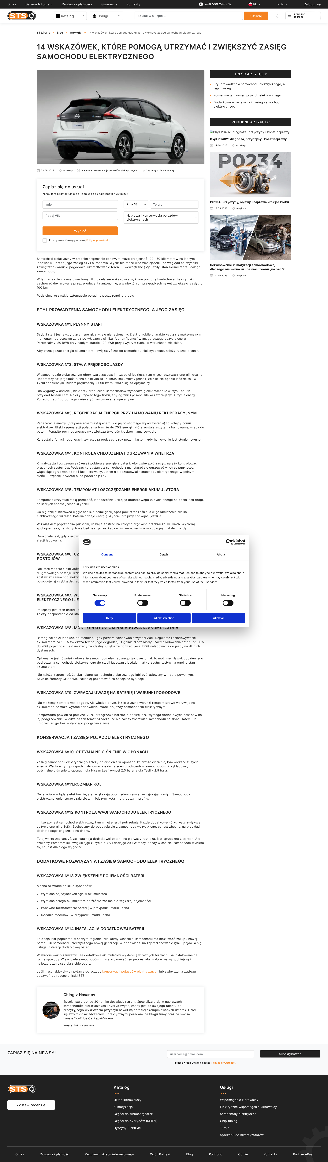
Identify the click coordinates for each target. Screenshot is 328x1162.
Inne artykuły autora (78, 1025)
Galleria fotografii (38, 4)
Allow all (218, 618)
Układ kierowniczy (128, 1100)
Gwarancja (109, 4)
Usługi (103, 16)
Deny (109, 618)
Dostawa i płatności (77, 4)
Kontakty (133, 4)
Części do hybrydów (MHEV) (136, 1121)
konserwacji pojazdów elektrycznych (130, 971)
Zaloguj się (312, 4)
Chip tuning (228, 1121)
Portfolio (215, 1154)
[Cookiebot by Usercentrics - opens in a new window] (228, 542)
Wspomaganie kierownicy (239, 1100)
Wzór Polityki (160, 1154)
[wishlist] (278, 16)
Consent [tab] (107, 554)
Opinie (243, 1154)
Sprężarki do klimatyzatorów (242, 1135)
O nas (11, 4)
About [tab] (221, 554)
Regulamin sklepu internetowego (109, 1154)
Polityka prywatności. (98, 240)
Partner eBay (303, 1154)
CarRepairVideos (101, 1018)
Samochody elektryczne (238, 1114)
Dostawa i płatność (54, 1154)
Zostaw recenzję (31, 1105)
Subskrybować (290, 1054)
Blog (189, 1154)
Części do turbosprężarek (133, 1114)
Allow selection (164, 618)
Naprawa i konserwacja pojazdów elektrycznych (109, 170)
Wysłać (80, 231)
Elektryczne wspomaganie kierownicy (248, 1107)
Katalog (67, 16)
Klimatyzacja (123, 1107)
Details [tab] (164, 554)
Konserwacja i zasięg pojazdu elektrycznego (247, 95)
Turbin (224, 1128)
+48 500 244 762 (218, 4)
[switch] (142, 603)
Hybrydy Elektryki (127, 1128)
